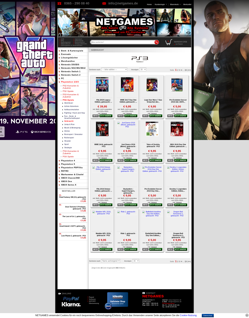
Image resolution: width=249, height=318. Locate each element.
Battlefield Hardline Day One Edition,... (153, 234)
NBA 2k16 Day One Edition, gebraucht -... (178, 145)
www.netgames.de (174, 300)
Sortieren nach (94, 69)
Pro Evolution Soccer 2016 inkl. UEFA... (178, 101)
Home (149, 4)
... (183, 70)
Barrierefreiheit (80, 42)
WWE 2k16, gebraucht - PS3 (103, 145)
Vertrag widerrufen (81, 44)
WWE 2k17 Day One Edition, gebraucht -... (128, 101)
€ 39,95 (102, 106)
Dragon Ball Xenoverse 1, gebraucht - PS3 (178, 235)
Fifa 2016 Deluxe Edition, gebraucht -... (103, 190)
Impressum (78, 39)
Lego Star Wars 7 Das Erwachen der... (153, 101)
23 (186, 70)
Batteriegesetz (66, 42)
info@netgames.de (123, 3)
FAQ (62, 40)
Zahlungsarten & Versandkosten (67, 45)
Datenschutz (79, 40)
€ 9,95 (127, 106)
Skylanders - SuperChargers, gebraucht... (128, 191)
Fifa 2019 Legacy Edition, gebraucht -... (103, 101)
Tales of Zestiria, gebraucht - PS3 (153, 145)
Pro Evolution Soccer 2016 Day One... (153, 190)
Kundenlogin (161, 4)
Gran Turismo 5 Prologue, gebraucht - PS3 (75, 208)
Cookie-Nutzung (188, 315)
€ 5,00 (177, 106)
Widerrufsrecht (65, 44)
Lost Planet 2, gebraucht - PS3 (73, 236)
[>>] (189, 70)
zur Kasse (179, 44)
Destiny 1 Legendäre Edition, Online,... (178, 190)
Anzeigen (134, 69)
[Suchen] (156, 42)
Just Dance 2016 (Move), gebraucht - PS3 (128, 146)
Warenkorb (174, 4)
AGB (62, 39)
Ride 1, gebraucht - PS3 (128, 234)
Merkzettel (187, 4)
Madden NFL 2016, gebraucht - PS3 (103, 234)
